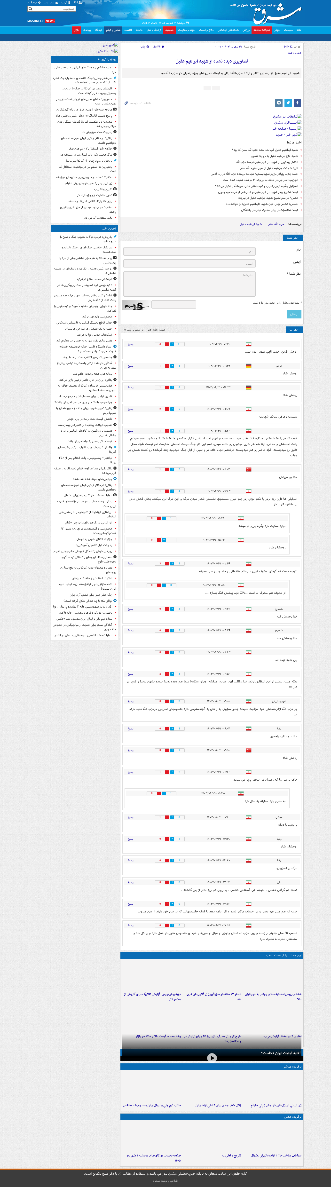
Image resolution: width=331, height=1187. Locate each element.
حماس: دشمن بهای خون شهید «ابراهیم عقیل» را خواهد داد (262, 204)
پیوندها (87, 30)
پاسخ (131, 344)
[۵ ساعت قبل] (212, 975)
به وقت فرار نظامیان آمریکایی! (94, 545)
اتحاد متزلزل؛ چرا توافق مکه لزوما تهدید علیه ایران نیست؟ (87, 586)
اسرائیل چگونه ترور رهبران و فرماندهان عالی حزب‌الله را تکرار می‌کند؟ (256, 186)
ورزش (246, 30)
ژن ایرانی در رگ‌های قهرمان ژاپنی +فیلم (276, 1105)
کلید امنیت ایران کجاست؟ (280, 1053)
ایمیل (296, 261)
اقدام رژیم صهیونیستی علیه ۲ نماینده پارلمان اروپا (82, 606)
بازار (76, 30)
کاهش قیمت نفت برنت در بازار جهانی (89, 419)
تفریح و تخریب (231, 1155)
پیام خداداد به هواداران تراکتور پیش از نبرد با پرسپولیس (87, 260)
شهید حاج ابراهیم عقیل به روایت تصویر (274, 156)
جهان (277, 30)
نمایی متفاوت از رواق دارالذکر (94, 195)
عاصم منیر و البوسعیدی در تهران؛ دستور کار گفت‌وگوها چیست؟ (88, 531)
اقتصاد (128, 30)
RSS (76, 3)
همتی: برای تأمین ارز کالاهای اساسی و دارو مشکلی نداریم (88, 433)
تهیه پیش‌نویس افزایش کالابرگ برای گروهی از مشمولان (152, 996)
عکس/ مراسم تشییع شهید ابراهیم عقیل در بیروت (268, 198)
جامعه (139, 30)
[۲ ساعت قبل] (272, 1086)
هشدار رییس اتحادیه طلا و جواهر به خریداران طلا (273, 996)
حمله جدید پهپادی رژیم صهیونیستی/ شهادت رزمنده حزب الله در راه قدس (254, 174)
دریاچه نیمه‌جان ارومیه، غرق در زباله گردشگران (84, 109)
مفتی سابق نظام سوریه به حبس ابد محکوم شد (84, 340)
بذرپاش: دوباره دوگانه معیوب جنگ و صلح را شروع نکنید (88, 239)
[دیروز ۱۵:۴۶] (151, 1017)
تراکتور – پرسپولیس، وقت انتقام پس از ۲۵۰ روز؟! (87, 460)
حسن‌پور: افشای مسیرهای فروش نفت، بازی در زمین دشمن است (86, 101)
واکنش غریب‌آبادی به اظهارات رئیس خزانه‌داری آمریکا (86, 449)
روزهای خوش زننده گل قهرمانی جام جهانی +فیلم (83, 551)
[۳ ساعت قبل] (272, 975)
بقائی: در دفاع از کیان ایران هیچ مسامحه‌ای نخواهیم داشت (88, 140)
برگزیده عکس (292, 1116)
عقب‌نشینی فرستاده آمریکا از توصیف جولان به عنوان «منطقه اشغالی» (87, 388)
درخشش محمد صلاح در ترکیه (94, 279)
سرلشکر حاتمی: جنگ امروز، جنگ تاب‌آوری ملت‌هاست (88, 249)
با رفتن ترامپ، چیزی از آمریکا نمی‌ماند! (89, 160)
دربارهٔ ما (33, 3)
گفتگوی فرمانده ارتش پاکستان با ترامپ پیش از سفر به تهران (86, 365)
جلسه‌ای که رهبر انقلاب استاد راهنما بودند (87, 357)
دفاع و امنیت (206, 30)
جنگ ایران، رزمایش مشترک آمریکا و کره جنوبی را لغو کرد (85, 308)
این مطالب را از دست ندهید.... (281, 955)
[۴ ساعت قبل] (212, 1136)
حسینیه (169, 30)
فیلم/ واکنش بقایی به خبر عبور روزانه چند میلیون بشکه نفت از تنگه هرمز (85, 297)
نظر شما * (293, 274)
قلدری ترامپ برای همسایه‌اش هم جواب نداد (85, 396)
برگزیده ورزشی (292, 1066)
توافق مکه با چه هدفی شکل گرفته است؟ (87, 601)
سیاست (288, 30)
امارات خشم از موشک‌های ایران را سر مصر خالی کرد (85, 69)
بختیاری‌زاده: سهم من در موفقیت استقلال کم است (87, 169)
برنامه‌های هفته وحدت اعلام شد (92, 374)
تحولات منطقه (261, 30)
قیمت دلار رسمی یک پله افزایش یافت (89, 441)
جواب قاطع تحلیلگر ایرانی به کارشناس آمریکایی (84, 322)
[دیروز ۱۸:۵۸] (212, 1017)
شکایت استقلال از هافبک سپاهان (92, 578)
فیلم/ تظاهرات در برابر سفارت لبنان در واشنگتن (269, 210)
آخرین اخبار (108, 228)
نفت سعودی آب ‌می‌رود (98, 217)
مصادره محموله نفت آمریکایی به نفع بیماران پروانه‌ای (88, 570)
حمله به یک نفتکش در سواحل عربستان (88, 328)
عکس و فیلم (113, 30)
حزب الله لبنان (276, 224)
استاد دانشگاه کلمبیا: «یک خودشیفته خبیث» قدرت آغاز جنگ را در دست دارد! (87, 349)
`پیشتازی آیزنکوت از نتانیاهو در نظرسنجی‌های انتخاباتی (87, 514)
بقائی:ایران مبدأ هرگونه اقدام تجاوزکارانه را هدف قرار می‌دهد (85, 470)
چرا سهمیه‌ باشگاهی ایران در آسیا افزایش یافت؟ (83, 402)
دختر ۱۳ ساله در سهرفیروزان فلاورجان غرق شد (214, 996)
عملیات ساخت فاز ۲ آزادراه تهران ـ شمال (276, 1155)
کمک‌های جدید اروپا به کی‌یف (94, 334)
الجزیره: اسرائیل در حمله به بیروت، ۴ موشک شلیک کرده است (260, 180)
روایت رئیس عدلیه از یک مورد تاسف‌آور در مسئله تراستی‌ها (85, 271)
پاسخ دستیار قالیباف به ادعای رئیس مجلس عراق (83, 115)
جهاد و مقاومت (186, 30)
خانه (299, 30)
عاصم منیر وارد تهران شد (97, 316)
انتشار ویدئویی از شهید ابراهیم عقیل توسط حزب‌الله (267, 162)
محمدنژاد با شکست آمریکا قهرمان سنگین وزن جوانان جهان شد (86, 124)
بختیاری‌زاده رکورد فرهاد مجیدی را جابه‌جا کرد (85, 612)
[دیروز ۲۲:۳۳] (151, 975)
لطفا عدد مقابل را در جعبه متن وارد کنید (277, 303)
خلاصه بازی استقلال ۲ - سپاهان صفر (90, 148)
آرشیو (64, 3)
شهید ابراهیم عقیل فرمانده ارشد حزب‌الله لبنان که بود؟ (265, 150)
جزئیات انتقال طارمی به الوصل (94, 539)
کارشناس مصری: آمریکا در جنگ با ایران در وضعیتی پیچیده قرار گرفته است (89, 90)
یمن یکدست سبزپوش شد (96, 132)
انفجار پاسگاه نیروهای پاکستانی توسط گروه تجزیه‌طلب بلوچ (88, 559)
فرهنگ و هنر (154, 30)
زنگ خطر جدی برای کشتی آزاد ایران (218, 1105)
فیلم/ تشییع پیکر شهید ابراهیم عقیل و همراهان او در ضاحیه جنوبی (258, 192)
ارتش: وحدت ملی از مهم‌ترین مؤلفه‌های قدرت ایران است (86, 503)
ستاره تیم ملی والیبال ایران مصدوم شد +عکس (152, 1105)
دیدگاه (98, 30)
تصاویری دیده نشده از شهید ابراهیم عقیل (212, 61)
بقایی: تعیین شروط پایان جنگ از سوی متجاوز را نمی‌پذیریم (86, 410)
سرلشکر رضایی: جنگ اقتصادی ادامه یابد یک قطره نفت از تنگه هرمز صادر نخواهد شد (84, 80)
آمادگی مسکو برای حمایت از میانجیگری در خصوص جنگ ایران (84, 627)
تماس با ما (49, 3)
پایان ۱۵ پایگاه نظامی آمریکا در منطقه (90, 201)
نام (298, 249)
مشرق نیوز (267, 12)
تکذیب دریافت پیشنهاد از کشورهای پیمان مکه (85, 425)
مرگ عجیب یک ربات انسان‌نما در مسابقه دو (86, 154)
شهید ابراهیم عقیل (251, 224)
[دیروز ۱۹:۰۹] (272, 1017)
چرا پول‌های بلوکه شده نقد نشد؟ (92, 479)
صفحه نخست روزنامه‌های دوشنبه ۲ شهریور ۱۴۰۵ (153, 1158)
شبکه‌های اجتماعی (228, 30)
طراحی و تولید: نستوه (165, 1181)
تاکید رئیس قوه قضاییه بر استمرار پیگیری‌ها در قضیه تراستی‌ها (86, 287)
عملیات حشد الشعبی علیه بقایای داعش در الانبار (83, 635)
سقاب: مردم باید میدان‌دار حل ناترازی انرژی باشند (88, 209)
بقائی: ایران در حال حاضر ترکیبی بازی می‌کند (85, 380)
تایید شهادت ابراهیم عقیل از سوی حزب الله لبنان (269, 168)
